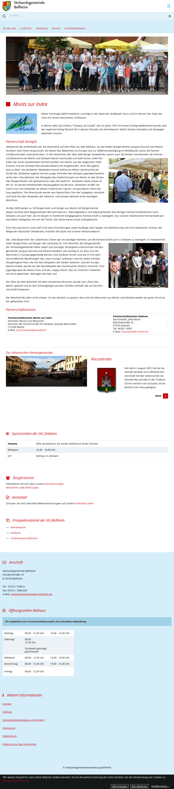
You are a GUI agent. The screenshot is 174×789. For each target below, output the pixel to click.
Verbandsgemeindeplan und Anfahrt (24, 720)
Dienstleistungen (54, 483)
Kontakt (7, 703)
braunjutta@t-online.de (134, 331)
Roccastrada (101, 359)
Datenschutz (10, 736)
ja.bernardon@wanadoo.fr (31, 330)
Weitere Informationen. (16, 780)
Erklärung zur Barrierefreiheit (19, 744)
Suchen (4, 16)
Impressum (9, 728)
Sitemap (7, 711)
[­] (167, 6)
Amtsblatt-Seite (84, 503)
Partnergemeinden (74, 28)
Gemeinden (42, 28)
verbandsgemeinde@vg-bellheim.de (31, 594)
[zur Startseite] (24, 5)
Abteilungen (32, 487)
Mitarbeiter (12, 487)
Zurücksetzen (170, 16)
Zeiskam (56, 28)
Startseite (26, 28)
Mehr (158, 395)
